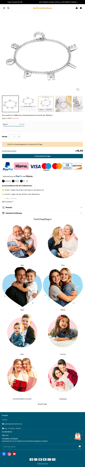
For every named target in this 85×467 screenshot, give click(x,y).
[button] (4, 8)
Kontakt (4, 419)
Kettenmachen (44, 464)
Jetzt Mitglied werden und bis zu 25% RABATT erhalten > (58, 2)
